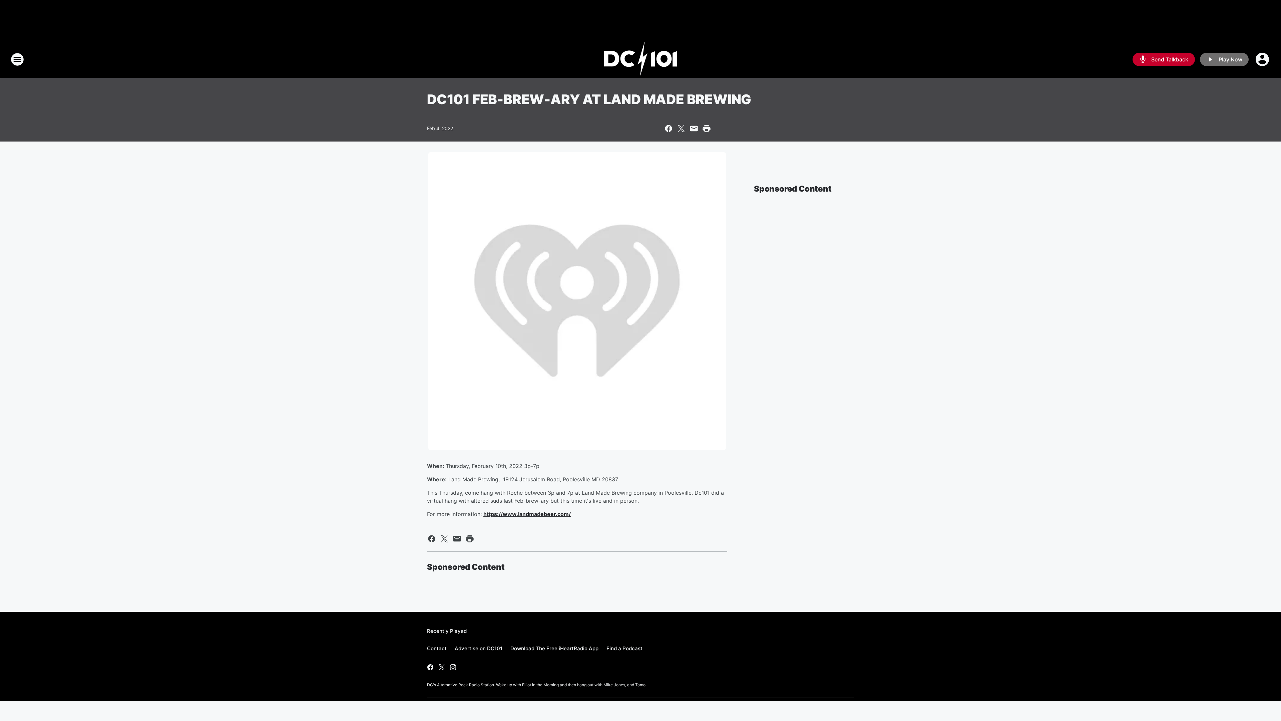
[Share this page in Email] (694, 128)
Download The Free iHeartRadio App (554, 648)
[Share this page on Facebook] (668, 128)
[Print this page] (706, 128)
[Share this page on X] (681, 128)
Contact (437, 648)
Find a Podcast (624, 648)
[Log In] (1263, 59)
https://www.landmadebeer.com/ (527, 514)
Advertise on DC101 (478, 648)
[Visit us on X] (442, 667)
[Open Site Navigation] (17, 59)
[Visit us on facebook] (430, 667)
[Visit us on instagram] (453, 667)
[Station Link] (640, 59)
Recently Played (447, 631)
